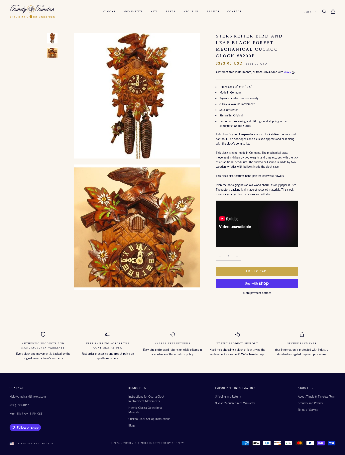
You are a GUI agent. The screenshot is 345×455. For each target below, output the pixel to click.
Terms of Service (308, 409)
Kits (154, 11)
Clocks (109, 11)
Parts (170, 11)
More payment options (257, 293)
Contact (234, 11)
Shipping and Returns (228, 396)
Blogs (131, 425)
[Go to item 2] (52, 52)
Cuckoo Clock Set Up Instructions (149, 419)
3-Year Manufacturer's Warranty (235, 403)
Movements (133, 11)
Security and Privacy (310, 403)
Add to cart (257, 271)
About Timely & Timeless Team (316, 396)
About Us (191, 11)
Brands (213, 11)
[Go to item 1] (52, 38)
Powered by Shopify (168, 443)
